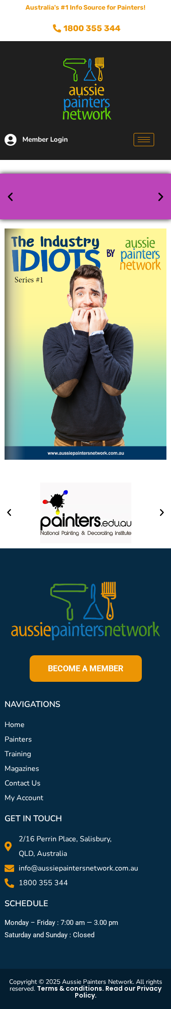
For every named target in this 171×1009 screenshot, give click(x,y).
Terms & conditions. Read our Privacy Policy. (99, 992)
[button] (10, 196)
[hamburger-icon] (144, 139)
